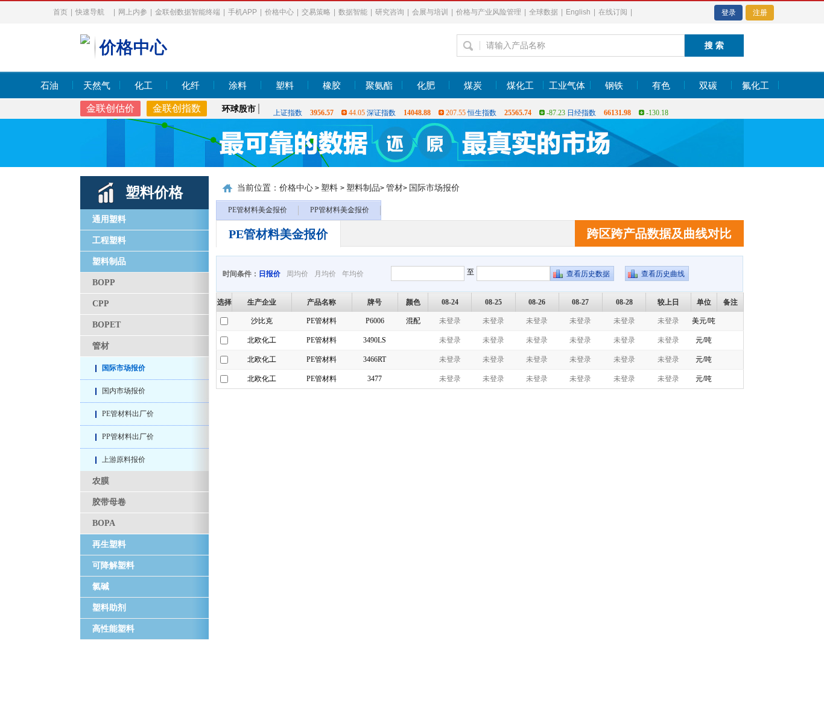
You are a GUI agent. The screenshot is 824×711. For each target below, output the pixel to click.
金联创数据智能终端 (187, 12)
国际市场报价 (123, 368)
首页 (60, 12)
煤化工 (520, 85)
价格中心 (279, 12)
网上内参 (132, 12)
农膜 (100, 480)
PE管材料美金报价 (257, 210)
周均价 (297, 274)
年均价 (353, 274)
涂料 (238, 85)
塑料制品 (363, 187)
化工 (144, 85)
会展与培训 (430, 12)
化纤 (191, 85)
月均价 (325, 274)
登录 (728, 12)
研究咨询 (389, 12)
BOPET (106, 324)
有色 (661, 85)
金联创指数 (177, 108)
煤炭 (473, 85)
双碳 (708, 85)
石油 (49, 85)
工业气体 (567, 85)
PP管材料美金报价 (339, 210)
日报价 (269, 274)
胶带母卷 (109, 502)
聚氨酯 (379, 85)
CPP (100, 303)
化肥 (426, 85)
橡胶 (332, 85)
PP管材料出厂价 (128, 436)
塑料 (285, 85)
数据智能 (352, 12)
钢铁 (614, 85)
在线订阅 (612, 12)
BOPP (103, 282)
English (578, 12)
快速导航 (89, 12)
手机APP (242, 12)
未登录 (450, 321)
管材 (100, 345)
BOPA (103, 523)
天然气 (96, 85)
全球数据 (543, 12)
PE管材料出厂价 (128, 413)
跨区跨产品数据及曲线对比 (659, 233)
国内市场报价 (123, 391)
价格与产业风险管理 (488, 12)
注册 (760, 12)
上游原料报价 (123, 459)
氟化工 (755, 85)
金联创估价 (110, 108)
